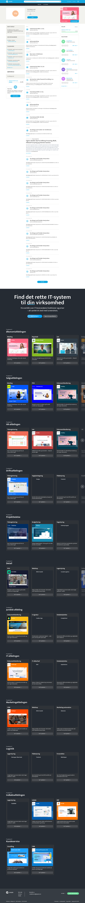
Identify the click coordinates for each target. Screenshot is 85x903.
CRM (8, 707)
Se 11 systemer (17, 733)
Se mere (27, 36)
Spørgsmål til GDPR (75, 901)
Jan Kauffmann (69, 41)
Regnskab (35, 337)
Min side (39, 4)
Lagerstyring (61, 568)
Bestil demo (15, 96)
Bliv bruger (69, 1)
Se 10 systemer (42, 687)
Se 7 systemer (42, 502)
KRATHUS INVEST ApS (13, 81)
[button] (69, 46)
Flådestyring (61, 476)
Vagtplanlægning (37, 476)
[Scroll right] (82, 350)
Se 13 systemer (67, 363)
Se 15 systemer (42, 409)
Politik (19, 896)
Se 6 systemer (42, 548)
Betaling (10, 337)
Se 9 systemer (67, 733)
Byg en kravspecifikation (50, 316)
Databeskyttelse (62, 615)
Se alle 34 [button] (9, 67)
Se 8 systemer (67, 641)
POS (33, 383)
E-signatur (35, 615)
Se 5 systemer (42, 641)
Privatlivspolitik (62, 901)
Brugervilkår (68, 901)
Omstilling (10, 846)
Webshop (35, 568)
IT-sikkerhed (36, 661)
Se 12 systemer (17, 363)
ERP (58, 800)
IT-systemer (45, 4)
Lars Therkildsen (69, 50)
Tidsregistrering (12, 429)
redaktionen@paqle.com (35, 894)
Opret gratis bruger (73, 893)
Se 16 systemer (67, 409)
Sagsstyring (60, 522)
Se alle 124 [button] (63, 86)
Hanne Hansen (69, 69)
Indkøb (34, 800)
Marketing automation (64, 707)
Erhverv (20, 894)
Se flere (42, 282)
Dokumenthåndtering (64, 383)
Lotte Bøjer (68, 59)
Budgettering (36, 522)
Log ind (74, 1)
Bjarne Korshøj (69, 78)
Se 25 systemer (17, 872)
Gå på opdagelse (35, 316)
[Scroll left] (2, 350)
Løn (58, 337)
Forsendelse (60, 754)
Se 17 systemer (17, 455)
